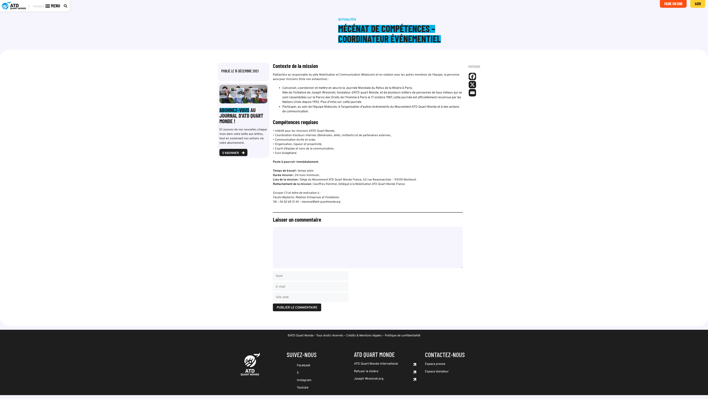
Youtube (302, 388)
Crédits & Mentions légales (364, 335)
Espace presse (435, 364)
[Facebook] (472, 76)
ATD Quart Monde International (376, 364)
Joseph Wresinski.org (369, 379)
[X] (472, 84)
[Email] (472, 92)
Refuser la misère (366, 371)
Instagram (304, 380)
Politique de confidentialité (402, 335)
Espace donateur (437, 372)
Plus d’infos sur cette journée (340, 102)
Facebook (303, 366)
